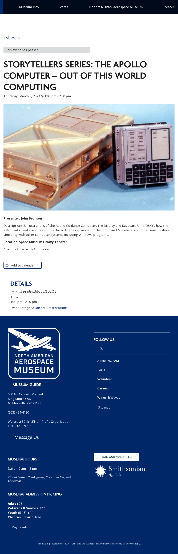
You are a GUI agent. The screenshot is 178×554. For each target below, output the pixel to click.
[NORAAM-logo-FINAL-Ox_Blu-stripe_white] (34, 353)
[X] (101, 348)
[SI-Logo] (120, 471)
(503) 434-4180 (18, 412)
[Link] (46, 488)
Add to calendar (23, 265)
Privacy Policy (102, 543)
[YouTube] (112, 348)
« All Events (11, 38)
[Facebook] (107, 348)
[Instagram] (95, 348)
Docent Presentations (51, 308)
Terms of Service (124, 543)
